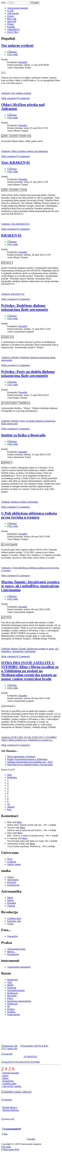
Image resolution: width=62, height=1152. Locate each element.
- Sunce (4, 1075)
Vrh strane (6, 1146)
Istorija (10, 900)
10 (8, 804)
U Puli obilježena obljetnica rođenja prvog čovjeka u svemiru (29, 515)
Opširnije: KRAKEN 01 (13, 294)
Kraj (9, 809)
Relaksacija (12, 993)
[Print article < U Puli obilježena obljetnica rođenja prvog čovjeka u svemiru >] (12, 523)
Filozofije (11, 882)
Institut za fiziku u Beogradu (23, 435)
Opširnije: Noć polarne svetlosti (16, 93)
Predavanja (12, 1003)
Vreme (10, 923)
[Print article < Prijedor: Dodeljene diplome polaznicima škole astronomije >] (12, 316)
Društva (11, 1009)
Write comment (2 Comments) (15, 365)
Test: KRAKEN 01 (15, 162)
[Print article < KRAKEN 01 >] (12, 241)
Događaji (22, 62)
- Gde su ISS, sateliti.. (11, 1086)
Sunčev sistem (14, 864)
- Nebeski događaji (10, 1073)
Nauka (10, 877)
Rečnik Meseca (10, 1107)
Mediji (10, 985)
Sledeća (11, 807)
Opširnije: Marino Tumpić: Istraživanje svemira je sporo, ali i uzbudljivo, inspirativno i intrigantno (30, 650)
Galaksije (11, 861)
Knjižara (11, 1012)
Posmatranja (13, 954)
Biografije (12, 995)
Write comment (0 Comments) (15, 98)
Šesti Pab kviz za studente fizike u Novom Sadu (30, 764)
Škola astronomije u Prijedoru (21, 756)
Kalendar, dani (14, 921)
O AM (10, 10)
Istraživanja (12, 979)
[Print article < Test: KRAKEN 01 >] (12, 169)
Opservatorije (13, 1014)
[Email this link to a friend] (12, 54)
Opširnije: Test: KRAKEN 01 (15, 224)
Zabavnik (11, 987)
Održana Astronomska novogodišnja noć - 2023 (30, 762)
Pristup (10, 24)
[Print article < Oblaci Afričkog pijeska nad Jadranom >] (12, 115)
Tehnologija (13, 879)
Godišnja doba (14, 918)
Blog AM (11, 18)
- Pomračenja (7, 1081)
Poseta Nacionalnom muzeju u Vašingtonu (27, 759)
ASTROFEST (30, 1056)
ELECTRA (12, 32)
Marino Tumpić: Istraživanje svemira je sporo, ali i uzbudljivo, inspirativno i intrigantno (30, 586)
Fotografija (12, 936)
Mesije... (11, 951)
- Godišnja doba (8, 1083)
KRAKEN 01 (11, 235)
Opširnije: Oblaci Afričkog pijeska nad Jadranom (24, 151)
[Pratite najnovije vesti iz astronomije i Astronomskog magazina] (31, 1139)
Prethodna (12, 777)
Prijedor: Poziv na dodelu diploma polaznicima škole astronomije (28, 374)
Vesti (9, 982)
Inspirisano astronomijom (19, 1001)
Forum (10, 16)
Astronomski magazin (17, 8)
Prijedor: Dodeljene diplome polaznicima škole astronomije (24, 307)
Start (9, 774)
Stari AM (11, 21)
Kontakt (11, 26)
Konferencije (13, 885)
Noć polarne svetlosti (17, 45)
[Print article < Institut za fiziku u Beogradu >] (12, 441)
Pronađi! (35, 3)
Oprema (11, 905)
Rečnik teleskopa (11, 1110)
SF (8, 1006)
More (19, 822)
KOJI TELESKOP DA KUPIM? (24, 1062)
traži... (4, 2)
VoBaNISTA (13, 29)
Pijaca (10, 998)
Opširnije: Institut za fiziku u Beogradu (19, 502)
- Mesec (5, 1078)
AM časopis (13, 13)
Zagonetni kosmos (16, 990)
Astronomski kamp (16, 949)
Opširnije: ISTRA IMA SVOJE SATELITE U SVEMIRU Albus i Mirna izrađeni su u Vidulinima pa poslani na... (29, 738)
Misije (10, 897)
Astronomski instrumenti (19, 967)
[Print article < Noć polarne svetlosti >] (12, 51)
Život (9, 859)
